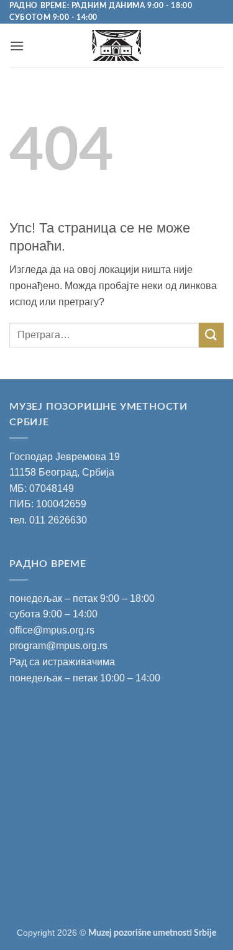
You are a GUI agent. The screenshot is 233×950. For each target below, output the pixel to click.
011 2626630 (58, 520)
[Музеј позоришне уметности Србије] (116, 45)
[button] (16, 45)
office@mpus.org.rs (51, 630)
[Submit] (211, 335)
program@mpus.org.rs (58, 645)
